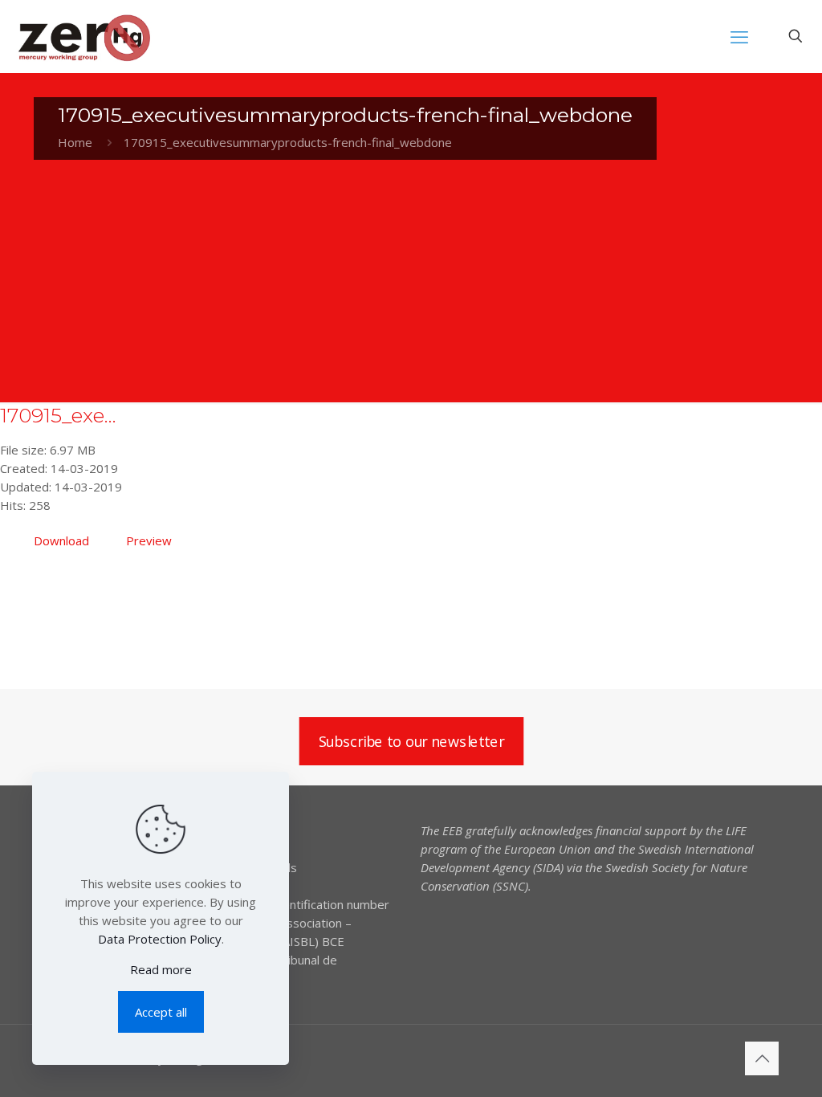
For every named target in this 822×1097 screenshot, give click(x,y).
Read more (161, 969)
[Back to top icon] (762, 1058)
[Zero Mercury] (84, 36)
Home (75, 142)
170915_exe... (58, 415)
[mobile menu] (739, 36)
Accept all (161, 1012)
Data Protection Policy (160, 939)
